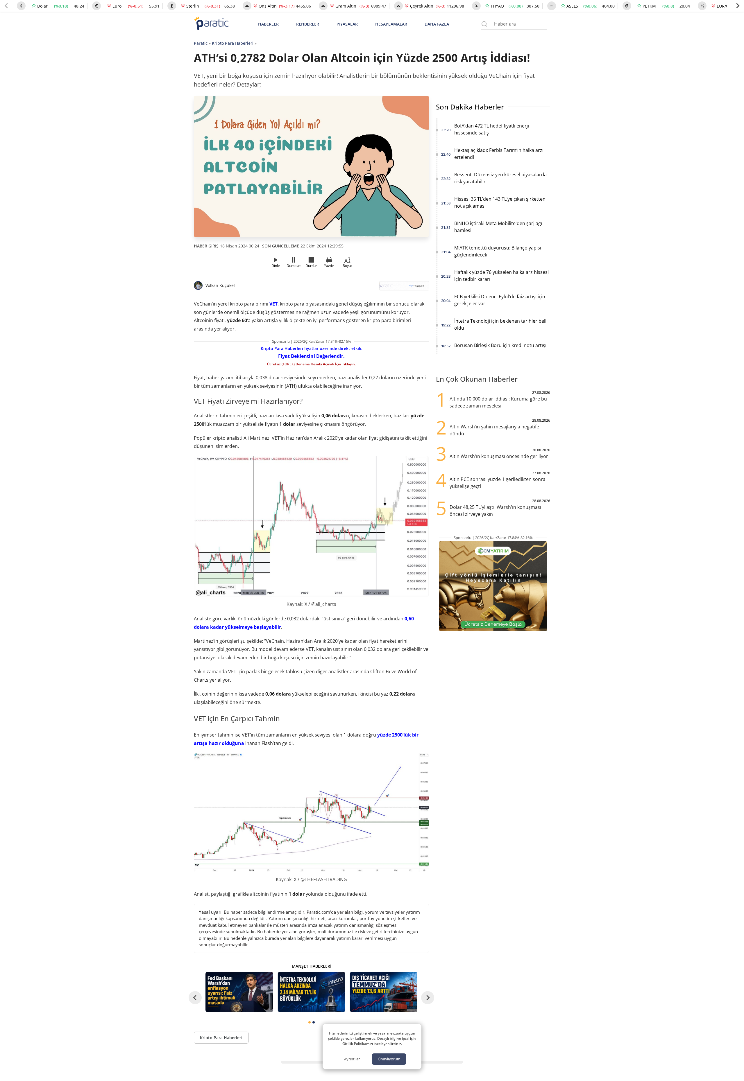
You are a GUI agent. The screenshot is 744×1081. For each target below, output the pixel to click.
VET (273, 304)
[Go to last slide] (195, 997)
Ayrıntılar (352, 1059)
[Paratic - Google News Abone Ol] (404, 287)
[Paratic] (211, 24)
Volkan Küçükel (220, 285)
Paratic (201, 43)
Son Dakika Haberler (470, 107)
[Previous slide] (6, 5)
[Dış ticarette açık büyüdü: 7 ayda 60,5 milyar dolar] (383, 992)
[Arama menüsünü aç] (484, 24)
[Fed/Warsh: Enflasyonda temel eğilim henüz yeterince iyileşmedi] (239, 992)
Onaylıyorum (389, 1059)
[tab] (309, 1022)
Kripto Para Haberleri (232, 43)
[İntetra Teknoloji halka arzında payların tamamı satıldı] (311, 992)
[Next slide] (737, 5)
